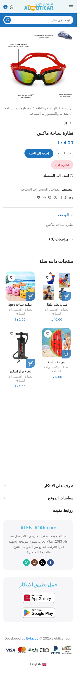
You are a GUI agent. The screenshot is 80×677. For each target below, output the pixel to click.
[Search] (7, 20)
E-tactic (32, 638)
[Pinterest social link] (50, 197)
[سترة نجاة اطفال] (56, 286)
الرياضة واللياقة (46, 108)
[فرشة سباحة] (56, 343)
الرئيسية (67, 108)
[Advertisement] (40, 434)
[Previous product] (70, 123)
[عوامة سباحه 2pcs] (20, 286)
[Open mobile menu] (71, 6)
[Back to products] (65, 123)
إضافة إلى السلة (39, 153)
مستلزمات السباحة (17, 108)
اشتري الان (62, 165)
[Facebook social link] (61, 197)
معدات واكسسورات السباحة (49, 114)
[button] (66, 296)
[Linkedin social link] (44, 197)
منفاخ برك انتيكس (20, 371)
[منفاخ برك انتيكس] (20, 348)
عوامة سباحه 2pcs (20, 304)
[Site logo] (38, 6)
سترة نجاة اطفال (56, 304)
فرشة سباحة (56, 362)
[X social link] (55, 197)
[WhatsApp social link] (26, 562)
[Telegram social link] (39, 197)
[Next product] (60, 123)
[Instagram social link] (34, 562)
